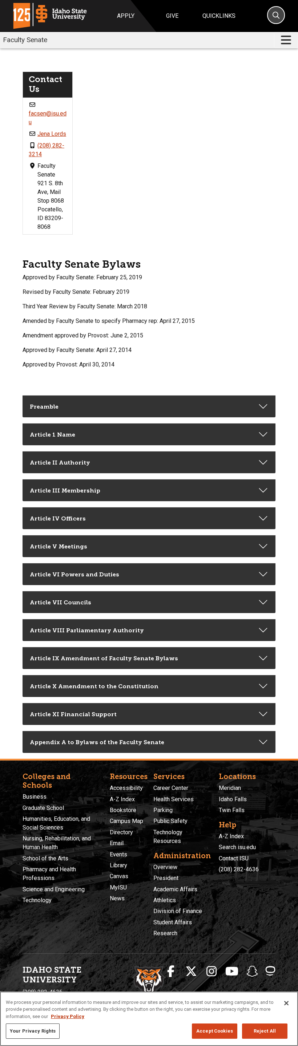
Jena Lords (51, 133)
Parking (163, 810)
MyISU (118, 887)
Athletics (164, 900)
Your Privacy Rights (33, 1031)
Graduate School (43, 807)
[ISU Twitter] (191, 971)
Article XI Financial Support (73, 714)
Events (118, 854)
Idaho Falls (233, 799)
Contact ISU (234, 858)
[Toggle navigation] (286, 40)
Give (172, 15)
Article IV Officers (58, 518)
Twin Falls (232, 810)
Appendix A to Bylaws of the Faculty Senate (97, 742)
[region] (149, 1019)
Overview (165, 867)
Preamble (44, 406)
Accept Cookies (214, 1031)
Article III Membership (65, 490)
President (165, 878)
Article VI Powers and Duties (74, 574)
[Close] (286, 1003)
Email (117, 843)
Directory (121, 832)
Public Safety (170, 821)
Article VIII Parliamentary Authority (87, 630)
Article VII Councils (60, 602)
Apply (125, 15)
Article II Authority (60, 462)
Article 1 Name (52, 434)
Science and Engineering (54, 889)
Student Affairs (172, 922)
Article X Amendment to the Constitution (94, 686)
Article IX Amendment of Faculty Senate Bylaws (104, 658)
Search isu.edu (237, 847)
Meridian (230, 787)
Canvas (119, 876)
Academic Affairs (175, 889)
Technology (37, 900)
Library (118, 865)
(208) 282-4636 (239, 869)
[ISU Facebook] (171, 971)
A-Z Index (122, 799)
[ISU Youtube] (232, 971)
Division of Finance (177, 911)
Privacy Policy (67, 1016)
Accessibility (126, 787)
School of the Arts (45, 858)
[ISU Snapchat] (252, 971)
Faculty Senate (25, 40)
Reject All (265, 1031)
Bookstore (123, 810)
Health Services (173, 799)
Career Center (170, 787)
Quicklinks (218, 15)
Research (165, 933)
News (117, 898)
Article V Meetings (58, 546)
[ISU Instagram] (211, 971)
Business (35, 796)
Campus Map (126, 821)
